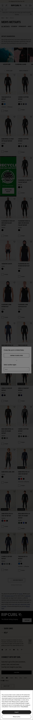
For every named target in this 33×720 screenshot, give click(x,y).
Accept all (16, 712)
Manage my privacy (16, 716)
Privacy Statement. (24, 706)
